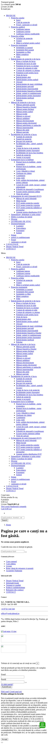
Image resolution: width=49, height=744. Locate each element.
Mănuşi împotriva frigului (26, 107)
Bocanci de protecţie (24, 141)
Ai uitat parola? (7, 684)
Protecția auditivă (18, 27)
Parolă (3, 679)
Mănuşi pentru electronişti (26, 123)
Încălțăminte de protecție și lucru (24, 134)
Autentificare (6, 687)
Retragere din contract (14, 590)
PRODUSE (10, 15)
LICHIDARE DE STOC (21, 221)
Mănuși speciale (22, 132)
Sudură (19, 233)
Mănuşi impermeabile (24, 128)
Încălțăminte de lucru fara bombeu (29, 153)
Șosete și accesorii (23, 157)
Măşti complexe (22, 54)
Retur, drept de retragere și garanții (19, 568)
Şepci (18, 20)
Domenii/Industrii (18, 224)
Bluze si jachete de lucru (25, 61)
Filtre (18, 57)
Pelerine (19, 100)
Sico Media (29, 661)
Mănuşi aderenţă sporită (25, 105)
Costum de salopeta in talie (26, 68)
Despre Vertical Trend (14, 246)
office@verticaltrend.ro (10, 613)
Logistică (19, 226)
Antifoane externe (23, 31)
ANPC (22, 658)
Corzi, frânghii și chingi (25, 171)
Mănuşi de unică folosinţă (26, 198)
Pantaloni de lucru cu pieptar (27, 66)
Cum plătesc (11, 564)
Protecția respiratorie (19, 45)
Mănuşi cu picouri (23, 116)
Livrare (9, 566)
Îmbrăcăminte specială (25, 86)
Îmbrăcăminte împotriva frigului (28, 91)
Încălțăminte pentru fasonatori (28, 150)
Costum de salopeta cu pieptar (28, 70)
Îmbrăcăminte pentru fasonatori (28, 96)
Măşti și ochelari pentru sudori (28, 43)
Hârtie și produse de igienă (21, 217)
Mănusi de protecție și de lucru (23, 102)
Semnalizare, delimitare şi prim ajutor (25, 214)
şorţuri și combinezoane (20, 237)
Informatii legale (12, 583)
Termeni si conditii (13, 585)
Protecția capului (17, 18)
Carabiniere (20, 176)
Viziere (19, 41)
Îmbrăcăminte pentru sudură (27, 80)
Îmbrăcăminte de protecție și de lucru (25, 59)
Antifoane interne (23, 29)
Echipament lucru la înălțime (22, 160)
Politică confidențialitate (15, 587)
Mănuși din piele (22, 130)
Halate (13, 235)
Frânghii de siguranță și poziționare (30, 189)
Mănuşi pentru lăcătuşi (25, 109)
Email (3, 674)
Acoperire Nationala (14, 571)
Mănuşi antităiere (23, 118)
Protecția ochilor (17, 36)
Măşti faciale (21, 201)
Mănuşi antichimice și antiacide (28, 125)
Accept (4, 739)
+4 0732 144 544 (8, 609)
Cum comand (11, 561)
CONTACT (11, 249)
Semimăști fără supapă (25, 50)
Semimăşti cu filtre (23, 52)
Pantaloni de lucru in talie (26, 64)
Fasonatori (20, 230)
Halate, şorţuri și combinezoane (28, 93)
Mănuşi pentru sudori (24, 112)
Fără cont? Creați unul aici (11, 692)
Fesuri (13, 240)
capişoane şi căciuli (18, 242)
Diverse (14, 219)
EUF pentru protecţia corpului (28, 205)
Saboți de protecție (23, 155)
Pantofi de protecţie (23, 139)
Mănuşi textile (21, 114)
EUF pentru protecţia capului (27, 203)
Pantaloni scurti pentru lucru (27, 73)
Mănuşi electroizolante (25, 121)
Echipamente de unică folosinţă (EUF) (26, 196)
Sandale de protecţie (24, 137)
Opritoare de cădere (24, 173)
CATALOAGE (12, 244)
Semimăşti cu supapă (24, 47)
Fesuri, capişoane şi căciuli (26, 25)
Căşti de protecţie (23, 22)
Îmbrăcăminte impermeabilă (27, 89)
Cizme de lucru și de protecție (28, 148)
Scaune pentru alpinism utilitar (28, 192)
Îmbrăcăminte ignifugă (25, 98)
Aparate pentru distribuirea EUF (29, 212)
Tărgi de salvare (22, 194)
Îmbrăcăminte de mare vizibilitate (29, 84)
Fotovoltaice (21, 228)
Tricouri (19, 82)
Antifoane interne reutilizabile (28, 34)
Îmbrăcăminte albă (23, 77)
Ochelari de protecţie (24, 38)
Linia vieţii (20, 178)
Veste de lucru (21, 75)
